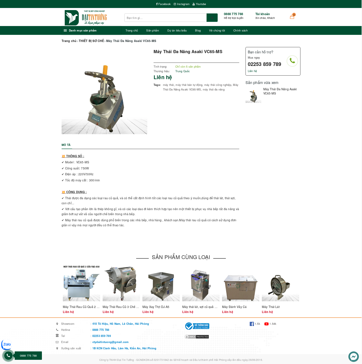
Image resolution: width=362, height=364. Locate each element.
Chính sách (240, 30)
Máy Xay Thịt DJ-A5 (155, 307)
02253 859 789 (264, 63)
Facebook (164, 4)
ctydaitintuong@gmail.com (110, 342)
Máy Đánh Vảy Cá (234, 307)
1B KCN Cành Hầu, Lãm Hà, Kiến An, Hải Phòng (124, 348)
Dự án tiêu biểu (177, 30)
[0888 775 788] (8, 355)
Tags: (157, 85)
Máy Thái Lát (271, 307)
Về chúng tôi (217, 30)
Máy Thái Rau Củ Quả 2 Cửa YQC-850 (89, 307)
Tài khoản (262, 14)
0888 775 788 (233, 14)
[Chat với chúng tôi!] (353, 356)
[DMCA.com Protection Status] (196, 336)
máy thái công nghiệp (217, 85)
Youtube (200, 4)
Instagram (183, 4)
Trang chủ (131, 30)
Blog (198, 30)
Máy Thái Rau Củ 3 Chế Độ (121, 307)
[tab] (66, 145)
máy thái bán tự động (189, 85)
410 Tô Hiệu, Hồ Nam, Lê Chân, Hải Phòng (120, 324)
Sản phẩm (152, 30)
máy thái (168, 85)
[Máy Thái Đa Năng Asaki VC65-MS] (253, 95)
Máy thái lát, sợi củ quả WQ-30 (203, 307)
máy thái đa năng (214, 89)
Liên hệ (252, 71)
